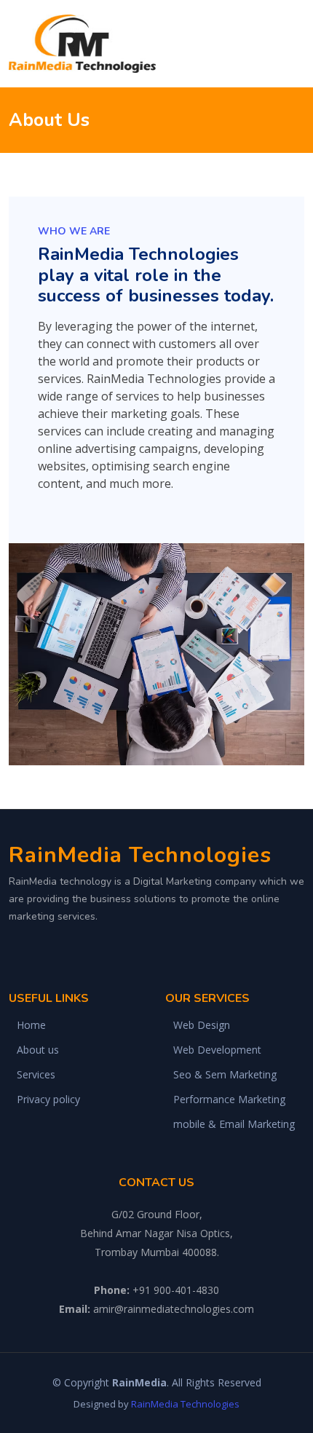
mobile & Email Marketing (234, 1124)
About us (38, 1050)
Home (31, 1025)
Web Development (217, 1050)
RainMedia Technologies (185, 1403)
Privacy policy (48, 1099)
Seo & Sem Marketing (225, 1075)
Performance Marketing (229, 1099)
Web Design (201, 1025)
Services (36, 1075)
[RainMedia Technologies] (84, 44)
